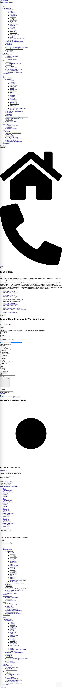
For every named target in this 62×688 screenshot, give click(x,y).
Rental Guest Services (12, 70)
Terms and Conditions (12, 67)
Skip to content (4, 0)
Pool (3, 360)
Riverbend (12, 27)
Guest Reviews (7, 511)
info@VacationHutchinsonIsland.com (9, 486)
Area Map (9, 57)
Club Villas (12, 14)
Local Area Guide (7, 54)
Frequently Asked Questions (13, 63)
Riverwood (12, 28)
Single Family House (7, 361)
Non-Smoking (5, 357)
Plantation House (14, 24)
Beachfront (9, 43)
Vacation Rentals (7, 8)
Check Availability (5, 378)
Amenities (2, 345)
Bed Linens (5, 352)
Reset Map (16, 397)
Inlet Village (13, 17)
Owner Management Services (14, 69)
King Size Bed (5, 353)
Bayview (12, 11)
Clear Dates (3, 330)
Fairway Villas (13, 15)
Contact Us (9, 65)
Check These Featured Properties (14, 41)
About (4, 60)
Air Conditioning (6, 349)
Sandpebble (13, 36)
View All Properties (11, 52)
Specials (5, 53)
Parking (4, 358)
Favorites (2, 393)
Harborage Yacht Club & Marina (18, 38)
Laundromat (5, 355)
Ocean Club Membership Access (14, 49)
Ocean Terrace (13, 21)
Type (1, 366)
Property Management (9, 513)
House (3, 369)
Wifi (3, 365)
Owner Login (6, 510)
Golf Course (9, 46)
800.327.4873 (8, 481)
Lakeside (12, 18)
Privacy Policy (10, 66)
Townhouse (5, 371)
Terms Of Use (6, 514)
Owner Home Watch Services (14, 72)
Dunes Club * (13, 33)
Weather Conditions (11, 59)
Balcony (4, 350)
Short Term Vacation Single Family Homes (17, 47)
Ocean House (13, 20)
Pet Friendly (9, 50)
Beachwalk (12, 12)
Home (4, 7)
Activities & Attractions (12, 56)
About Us (8, 62)
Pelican (11, 22)
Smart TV (4, 363)
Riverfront (9, 44)
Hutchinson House (14, 34)
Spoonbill (12, 25)
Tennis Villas (13, 31)
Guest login (6, 509)
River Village (13, 30)
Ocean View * (13, 40)
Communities (9, 9)
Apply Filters (4, 373)
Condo (3, 368)
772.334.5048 (6, 484)
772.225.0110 (7, 483)
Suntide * (12, 37)
